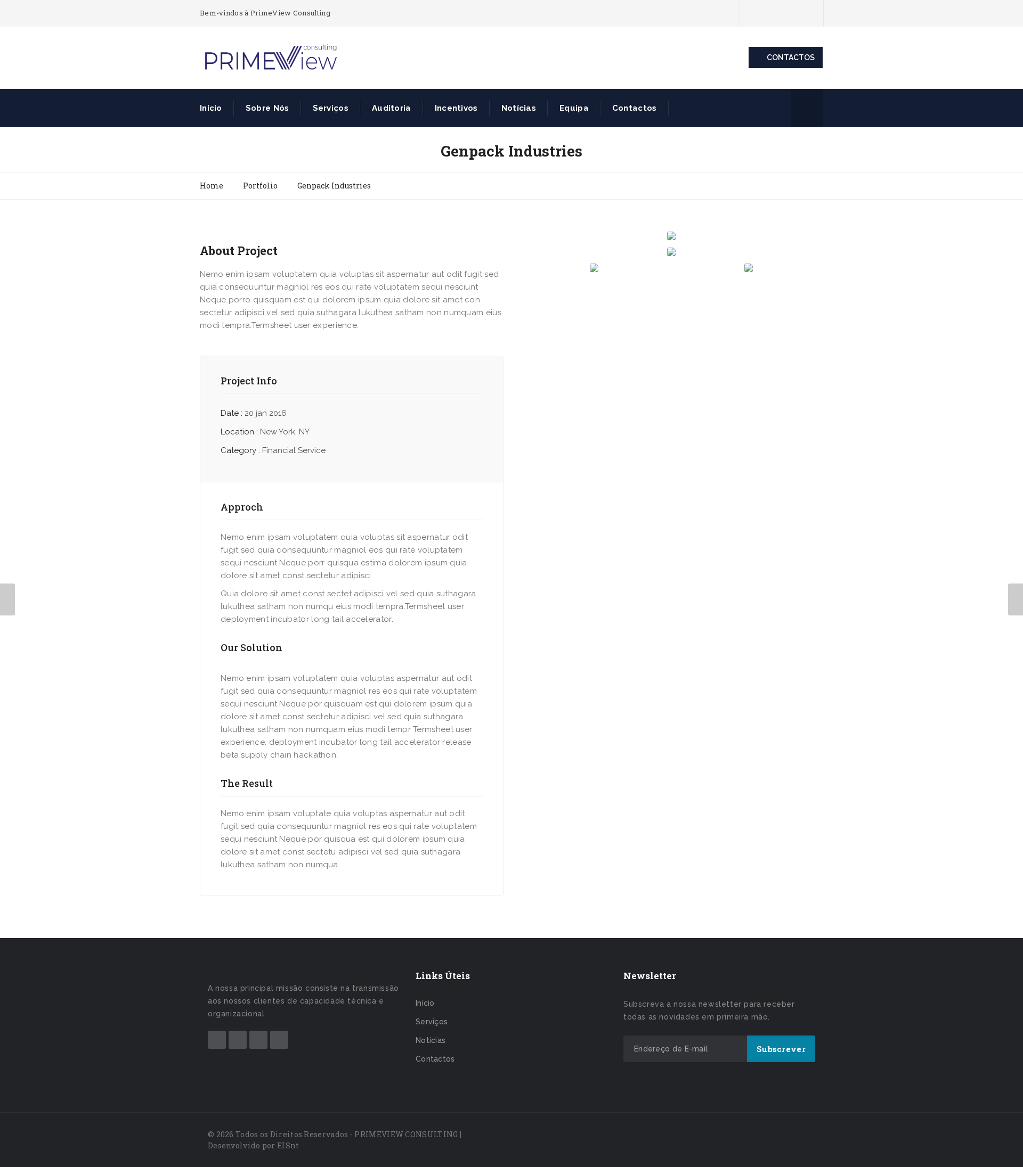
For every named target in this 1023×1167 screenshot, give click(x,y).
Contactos (634, 108)
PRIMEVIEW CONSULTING (406, 1134)
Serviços (330, 108)
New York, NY (285, 432)
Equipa (574, 108)
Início (211, 108)
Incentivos (456, 108)
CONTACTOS (791, 57)
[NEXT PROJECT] (1015, 599)
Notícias (518, 108)
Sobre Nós (267, 108)
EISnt (288, 1145)
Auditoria (391, 108)
